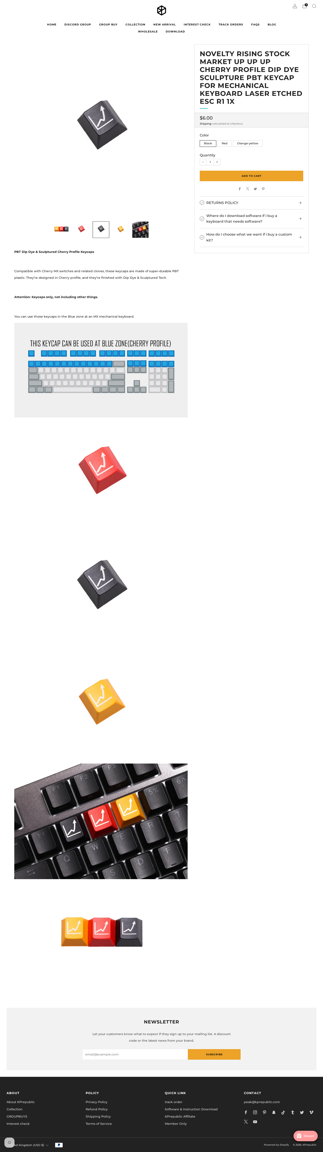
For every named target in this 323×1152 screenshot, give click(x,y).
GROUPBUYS (17, 1116)
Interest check (197, 24)
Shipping (205, 123)
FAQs (255, 24)
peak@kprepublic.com (262, 1102)
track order (173, 1102)
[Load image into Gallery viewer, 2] (81, 229)
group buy (108, 24)
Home (51, 24)
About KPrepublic (21, 1102)
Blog (272, 24)
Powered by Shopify (276, 1144)
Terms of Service (99, 1124)
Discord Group (77, 24)
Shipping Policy (98, 1116)
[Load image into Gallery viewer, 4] (120, 229)
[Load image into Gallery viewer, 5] (140, 229)
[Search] (314, 6)
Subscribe (214, 1054)
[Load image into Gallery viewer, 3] (101, 229)
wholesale (148, 31)
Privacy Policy (96, 1102)
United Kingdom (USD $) (26, 1145)
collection (135, 24)
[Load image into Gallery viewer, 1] (61, 229)
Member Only (176, 1124)
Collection (15, 1109)
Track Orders (231, 24)
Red (224, 143)
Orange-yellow (247, 143)
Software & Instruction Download (191, 1109)
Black (208, 143)
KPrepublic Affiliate (180, 1116)
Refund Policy (97, 1109)
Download (175, 31)
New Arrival (164, 24)
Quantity (207, 155)
